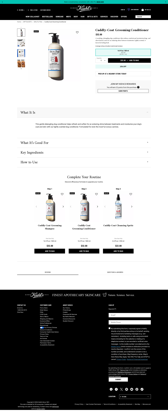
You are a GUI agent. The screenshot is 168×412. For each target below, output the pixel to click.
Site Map (137, 404)
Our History (66, 308)
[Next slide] (165, 2)
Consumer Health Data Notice (49, 332)
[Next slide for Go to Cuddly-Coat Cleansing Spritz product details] (131, 206)
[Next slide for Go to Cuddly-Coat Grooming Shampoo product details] (63, 206)
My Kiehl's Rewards (69, 316)
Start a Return (44, 316)
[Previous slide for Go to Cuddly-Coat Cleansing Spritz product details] (104, 206)
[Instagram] (126, 389)
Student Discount (68, 321)
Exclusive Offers (45, 321)
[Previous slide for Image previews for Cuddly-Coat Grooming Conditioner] (21, 27)
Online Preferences (45, 323)
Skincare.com (147, 404)
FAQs (41, 312)
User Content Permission (93, 404)
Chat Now (20, 312)
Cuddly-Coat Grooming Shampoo (49, 227)
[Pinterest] (136, 389)
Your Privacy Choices (50, 327)
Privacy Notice (132, 374)
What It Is (28, 112)
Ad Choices (43, 338)
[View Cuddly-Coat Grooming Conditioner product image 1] (21, 32)
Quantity (99, 58)
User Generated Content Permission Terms (47, 342)
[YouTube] (131, 389)
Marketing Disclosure (124, 372)
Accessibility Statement (47, 345)
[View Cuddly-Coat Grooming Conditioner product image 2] (21, 43)
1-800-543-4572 (22, 310)
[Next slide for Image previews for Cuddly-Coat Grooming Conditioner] (21, 68)
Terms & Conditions (110, 404)
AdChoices (55, 406)
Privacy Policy (44, 334)
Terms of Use (44, 336)
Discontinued (44, 325)
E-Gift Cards (43, 314)
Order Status (44, 310)
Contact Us (21, 305)
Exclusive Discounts (69, 319)
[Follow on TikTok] (142, 389)
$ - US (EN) (20, 10)
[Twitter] (121, 389)
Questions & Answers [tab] (115, 272)
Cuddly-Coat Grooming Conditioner (84, 227)
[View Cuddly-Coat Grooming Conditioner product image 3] (21, 53)
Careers (65, 312)
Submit (118, 379)
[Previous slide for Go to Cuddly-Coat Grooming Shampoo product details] (36, 206)
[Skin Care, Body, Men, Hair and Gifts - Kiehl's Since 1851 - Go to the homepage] (84, 9)
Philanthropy (67, 310)
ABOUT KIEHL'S (68, 305)
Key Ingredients (32, 152)
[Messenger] (111, 389)
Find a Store (43, 308)
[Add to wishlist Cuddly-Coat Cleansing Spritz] (131, 194)
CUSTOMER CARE (45, 305)
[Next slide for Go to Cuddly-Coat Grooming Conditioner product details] (97, 206)
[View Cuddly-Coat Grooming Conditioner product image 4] (21, 63)
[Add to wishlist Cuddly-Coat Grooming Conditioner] (77, 32)
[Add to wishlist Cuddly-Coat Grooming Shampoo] (62, 194)
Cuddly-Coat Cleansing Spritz (118, 225)
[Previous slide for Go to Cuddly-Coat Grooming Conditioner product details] (70, 206)
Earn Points (123, 91)
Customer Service (45, 10)
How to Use (29, 162)
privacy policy (41, 409)
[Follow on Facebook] (116, 389)
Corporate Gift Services (70, 314)
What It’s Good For (34, 143)
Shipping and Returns (46, 319)
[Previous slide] (2, 2)
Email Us (20, 308)
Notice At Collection (46, 330)
